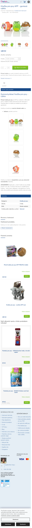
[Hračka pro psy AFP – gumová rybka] (16, 119)
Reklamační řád (6, 445)
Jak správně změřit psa (24, 423)
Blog (3, 429)
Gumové (22, 209)
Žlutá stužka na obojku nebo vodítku (24, 433)
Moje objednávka (6, 420)
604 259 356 (7, 469)
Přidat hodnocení (7, 228)
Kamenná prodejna (7, 422)
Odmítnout (8, 524)
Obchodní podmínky (7, 417)
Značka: (10, 12)
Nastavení (15, 519)
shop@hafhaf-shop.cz (9, 465)
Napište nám (5, 447)
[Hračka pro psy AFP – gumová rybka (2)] (16, 134)
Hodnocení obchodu (7, 415)
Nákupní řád (5, 442)
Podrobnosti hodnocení (20, 10)
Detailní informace (5, 78)
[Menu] (28, 1)
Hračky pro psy (24, 201)
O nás (3, 424)
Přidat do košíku (21, 67)
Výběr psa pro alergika (24, 428)
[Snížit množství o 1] (2, 67)
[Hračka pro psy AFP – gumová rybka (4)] (16, 166)
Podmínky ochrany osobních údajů (10, 515)
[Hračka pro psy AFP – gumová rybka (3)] (16, 150)
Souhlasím (23, 524)
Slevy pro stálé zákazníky (24, 417)
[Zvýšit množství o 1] (8, 67)
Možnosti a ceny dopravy (8, 431)
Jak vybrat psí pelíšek (23, 430)
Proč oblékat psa (22, 425)
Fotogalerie (5, 449)
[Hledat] (20, 1)
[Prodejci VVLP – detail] (5, 483)
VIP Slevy (4, 427)
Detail (27, 276)
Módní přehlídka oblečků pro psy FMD (24, 420)
